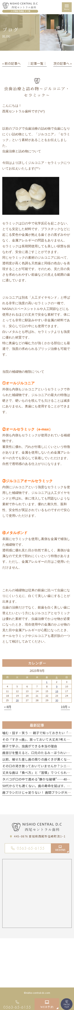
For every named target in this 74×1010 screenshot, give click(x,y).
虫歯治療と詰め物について (21, 151)
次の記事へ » (62, 63)
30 (56, 700)
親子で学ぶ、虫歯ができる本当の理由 (29, 746)
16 (56, 691)
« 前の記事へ (11, 63)
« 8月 (7, 706)
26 (17, 700)
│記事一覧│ (37, 63)
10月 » (65, 706)
